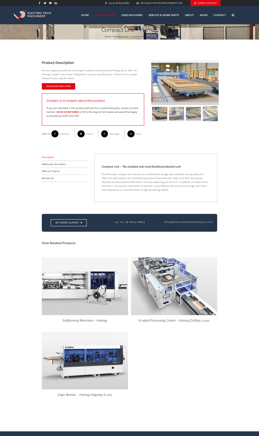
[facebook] (39, 3)
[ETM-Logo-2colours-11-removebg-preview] (32, 5)
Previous (154, 82)
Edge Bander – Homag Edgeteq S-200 (85, 395)
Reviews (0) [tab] (48, 178)
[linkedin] (56, 3)
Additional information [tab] (54, 164)
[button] (233, 15)
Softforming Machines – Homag (85, 320)
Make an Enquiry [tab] (51, 171)
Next (216, 82)
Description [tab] (48, 157)
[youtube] (50, 3)
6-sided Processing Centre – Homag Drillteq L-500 (174, 320)
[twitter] (45, 3)
